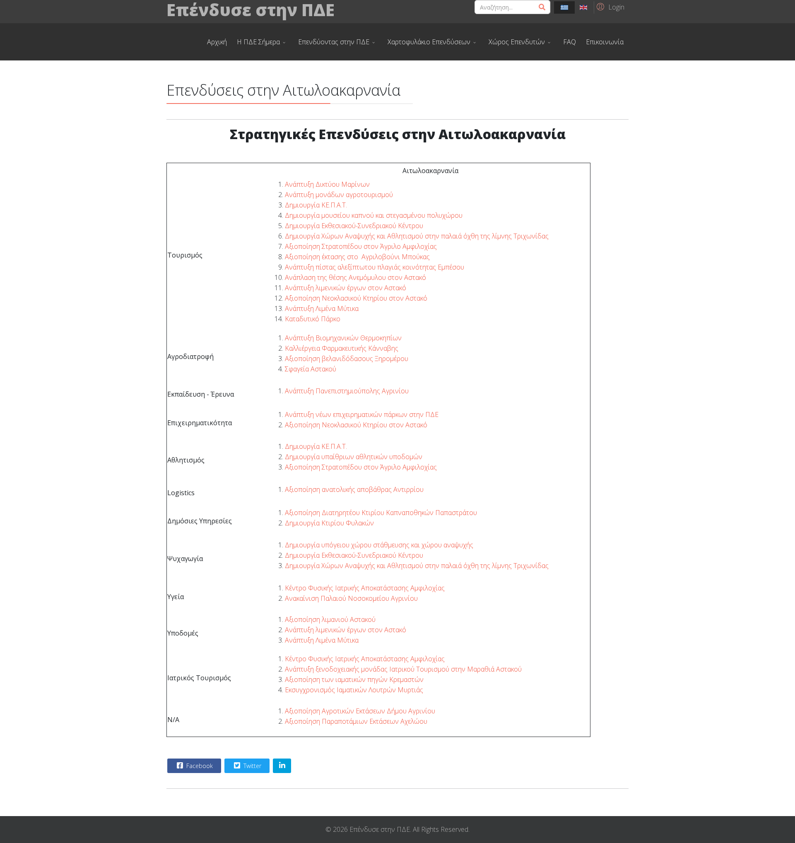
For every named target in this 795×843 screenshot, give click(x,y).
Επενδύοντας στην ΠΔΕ (333, 41)
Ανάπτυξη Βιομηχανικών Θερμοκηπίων (343, 337)
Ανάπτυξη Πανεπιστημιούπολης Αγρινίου (347, 390)
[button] (609, 6)
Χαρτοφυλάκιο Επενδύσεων (429, 41)
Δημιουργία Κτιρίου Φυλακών (329, 522)
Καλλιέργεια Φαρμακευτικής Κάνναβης (341, 348)
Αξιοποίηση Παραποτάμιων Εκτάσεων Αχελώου (356, 721)
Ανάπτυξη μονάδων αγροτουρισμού (339, 194)
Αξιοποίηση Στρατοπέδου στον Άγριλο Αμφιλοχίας (361, 246)
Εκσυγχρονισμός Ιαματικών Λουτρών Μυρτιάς (354, 689)
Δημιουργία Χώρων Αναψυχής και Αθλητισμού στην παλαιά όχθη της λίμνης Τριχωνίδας (417, 236)
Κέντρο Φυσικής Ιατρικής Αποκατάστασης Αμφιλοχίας (365, 588)
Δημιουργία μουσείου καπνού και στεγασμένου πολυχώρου (374, 215)
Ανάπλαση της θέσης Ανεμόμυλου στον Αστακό (355, 277)
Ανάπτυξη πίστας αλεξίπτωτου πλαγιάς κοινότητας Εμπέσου (374, 267)
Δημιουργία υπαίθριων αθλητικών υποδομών (353, 456)
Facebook (199, 766)
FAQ (569, 41)
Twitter (251, 766)
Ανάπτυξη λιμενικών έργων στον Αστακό (345, 287)
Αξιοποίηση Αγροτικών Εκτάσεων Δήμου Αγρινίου (360, 710)
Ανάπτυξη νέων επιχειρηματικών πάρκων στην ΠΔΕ (361, 414)
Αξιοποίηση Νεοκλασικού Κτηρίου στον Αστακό (356, 298)
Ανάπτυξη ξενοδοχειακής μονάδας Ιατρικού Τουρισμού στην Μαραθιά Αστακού (403, 669)
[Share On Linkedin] (282, 766)
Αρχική (217, 41)
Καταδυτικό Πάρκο (312, 318)
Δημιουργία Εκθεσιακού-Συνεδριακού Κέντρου (354, 225)
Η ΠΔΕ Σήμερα (258, 41)
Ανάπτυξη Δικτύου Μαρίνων (327, 184)
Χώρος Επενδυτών (517, 41)
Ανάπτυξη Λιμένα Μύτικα (322, 308)
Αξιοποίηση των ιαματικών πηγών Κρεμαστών (354, 679)
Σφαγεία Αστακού (310, 368)
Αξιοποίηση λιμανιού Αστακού (330, 619)
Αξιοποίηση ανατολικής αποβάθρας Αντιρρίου (354, 489)
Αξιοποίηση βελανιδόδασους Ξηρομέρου (346, 358)
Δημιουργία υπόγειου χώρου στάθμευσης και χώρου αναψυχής (379, 544)
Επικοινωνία (605, 41)
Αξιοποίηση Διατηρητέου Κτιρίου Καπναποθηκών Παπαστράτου (381, 512)
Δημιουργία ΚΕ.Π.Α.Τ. (316, 205)
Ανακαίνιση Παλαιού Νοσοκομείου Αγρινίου (351, 598)
